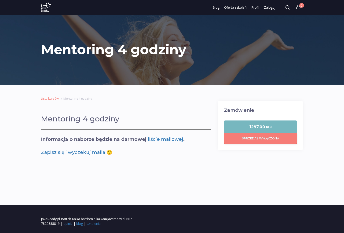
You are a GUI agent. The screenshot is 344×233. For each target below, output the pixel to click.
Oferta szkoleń (235, 7)
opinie (68, 223)
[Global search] (287, 7)
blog (79, 223)
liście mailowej (165, 139)
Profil (255, 7)
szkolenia (94, 223)
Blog (216, 7)
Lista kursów (50, 98)
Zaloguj (269, 7)
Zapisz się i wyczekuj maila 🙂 (76, 152)
